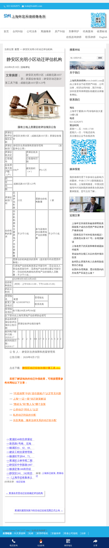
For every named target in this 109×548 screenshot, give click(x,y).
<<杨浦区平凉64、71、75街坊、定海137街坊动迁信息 (19, 456)
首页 (6, 31)
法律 (83, 533)
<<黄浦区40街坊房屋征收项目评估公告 (19, 439)
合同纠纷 (18, 31)
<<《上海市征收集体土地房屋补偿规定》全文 (19, 477)
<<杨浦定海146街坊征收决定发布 (19, 469)
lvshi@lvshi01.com (33, 6)
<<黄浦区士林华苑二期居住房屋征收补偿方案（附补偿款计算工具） (19, 460)
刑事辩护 (74, 31)
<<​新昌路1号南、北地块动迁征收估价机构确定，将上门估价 (19, 443)
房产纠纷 (60, 31)
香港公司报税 (71, 533)
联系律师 (90, 37)
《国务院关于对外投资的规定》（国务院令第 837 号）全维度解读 (88, 238)
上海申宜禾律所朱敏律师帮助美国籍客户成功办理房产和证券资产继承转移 (88, 227)
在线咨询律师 (73, 37)
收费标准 (102, 31)
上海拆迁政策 (48, 473)
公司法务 (32, 31)
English (103, 37)
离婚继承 (46, 31)
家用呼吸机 (42, 533)
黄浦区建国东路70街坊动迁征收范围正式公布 (39, 510)
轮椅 (31, 533)
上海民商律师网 (78, 80)
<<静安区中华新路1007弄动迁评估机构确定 (19, 465)
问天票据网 (19, 533)
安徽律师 (56, 533)
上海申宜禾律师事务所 (28, 16)
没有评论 (25, 67)
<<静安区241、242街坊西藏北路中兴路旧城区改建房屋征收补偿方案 (19, 473)
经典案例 (88, 31)
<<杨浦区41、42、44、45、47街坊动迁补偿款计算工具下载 (19, 448)
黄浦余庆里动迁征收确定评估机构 (24, 493)
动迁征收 (20, 481)
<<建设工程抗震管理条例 (19, 452)
